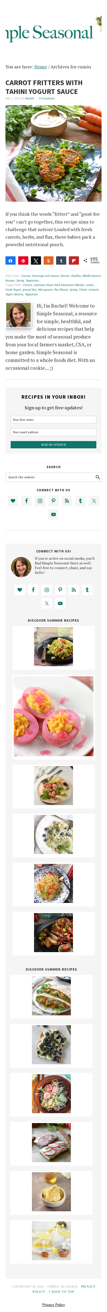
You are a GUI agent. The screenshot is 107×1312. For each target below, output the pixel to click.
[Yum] (49, 260)
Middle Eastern (91, 276)
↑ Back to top (61, 1292)
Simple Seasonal (53, 26)
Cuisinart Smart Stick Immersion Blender (59, 285)
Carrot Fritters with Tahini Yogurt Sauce (44, 87)
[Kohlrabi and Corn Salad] (51, 1111)
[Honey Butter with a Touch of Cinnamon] (51, 1209)
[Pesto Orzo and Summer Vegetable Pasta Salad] (53, 664)
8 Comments (47, 98)
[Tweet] (36, 260)
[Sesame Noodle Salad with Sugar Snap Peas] (53, 901)
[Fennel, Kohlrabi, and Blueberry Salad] (53, 852)
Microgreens (45, 289)
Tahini (83, 289)
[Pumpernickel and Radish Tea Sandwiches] (51, 1160)
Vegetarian (32, 280)
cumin (89, 285)
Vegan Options (14, 294)
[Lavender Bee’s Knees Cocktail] (51, 1258)
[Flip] (74, 260)
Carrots (26, 276)
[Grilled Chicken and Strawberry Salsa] (53, 950)
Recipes (10, 280)
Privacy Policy (53, 1305)
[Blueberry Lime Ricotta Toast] (51, 1062)
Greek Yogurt (13, 289)
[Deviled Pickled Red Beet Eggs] (53, 754)
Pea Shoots (61, 289)
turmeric (94, 289)
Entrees (65, 276)
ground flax (29, 289)
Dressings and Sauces (45, 276)
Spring (20, 280)
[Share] (10, 260)
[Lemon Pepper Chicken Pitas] (51, 1013)
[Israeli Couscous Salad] (53, 803)
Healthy (76, 276)
